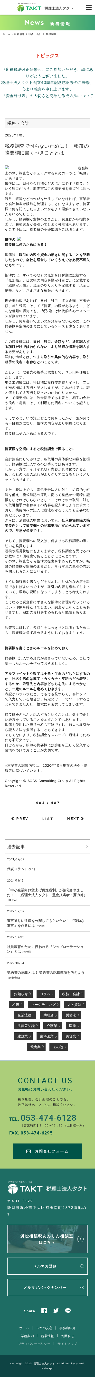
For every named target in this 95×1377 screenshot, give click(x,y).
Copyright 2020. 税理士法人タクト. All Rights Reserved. (47, 1363)
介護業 (52, 1026)
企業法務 (14, 977)
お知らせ (21, 994)
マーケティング (43, 1004)
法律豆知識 (26, 1026)
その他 (40, 925)
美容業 (71, 1036)
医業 (72, 1026)
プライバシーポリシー (34, 1344)
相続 (15, 1004)
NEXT (73, 818)
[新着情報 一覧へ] (87, 846)
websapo (47, 1368)
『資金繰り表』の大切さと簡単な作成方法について (47, 95)
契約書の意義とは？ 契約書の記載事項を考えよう (46, 972)
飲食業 (35, 1047)
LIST (48, 819)
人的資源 (74, 1004)
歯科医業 (47, 1036)
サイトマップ (67, 1344)
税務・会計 (71, 994)
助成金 (48, 1015)
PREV (22, 818)
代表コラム (16, 869)
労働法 (71, 1015)
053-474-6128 (48, 1117)
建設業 (23, 1036)
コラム (30, 869)
